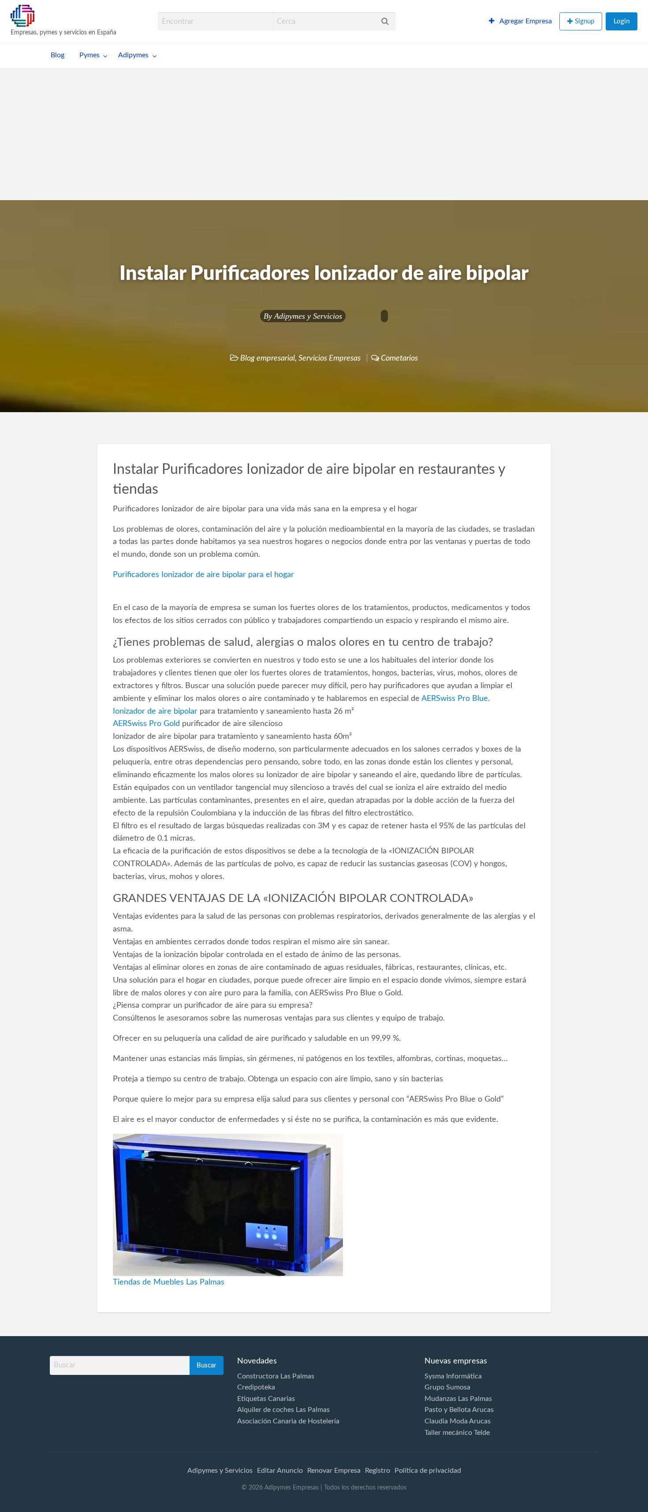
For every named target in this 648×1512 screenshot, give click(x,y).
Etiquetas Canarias (266, 1398)
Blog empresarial (267, 358)
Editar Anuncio (280, 1470)
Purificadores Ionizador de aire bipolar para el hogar (203, 574)
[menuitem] (520, 21)
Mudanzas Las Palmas (458, 1398)
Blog (57, 55)
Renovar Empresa (334, 1470)
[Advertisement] (324, 134)
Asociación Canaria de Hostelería (288, 1421)
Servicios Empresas (329, 358)
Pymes (89, 55)
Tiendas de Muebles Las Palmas (168, 1282)
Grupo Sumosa (447, 1387)
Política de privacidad (428, 1470)
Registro (377, 1470)
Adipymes (133, 55)
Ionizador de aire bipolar (155, 711)
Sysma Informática (453, 1376)
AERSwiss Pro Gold (146, 723)
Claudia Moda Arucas (458, 1421)
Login (621, 21)
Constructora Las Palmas (275, 1376)
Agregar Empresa (525, 21)
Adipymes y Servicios (308, 316)
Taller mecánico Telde (457, 1432)
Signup (584, 21)
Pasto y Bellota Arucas (459, 1409)
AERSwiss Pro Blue (454, 698)
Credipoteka (256, 1387)
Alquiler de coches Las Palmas (283, 1409)
